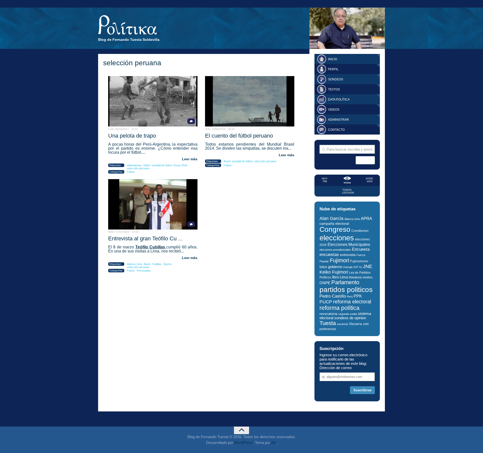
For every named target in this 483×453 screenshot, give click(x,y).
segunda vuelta (347, 313)
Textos (334, 89)
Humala (347, 267)
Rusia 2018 (180, 165)
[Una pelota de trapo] (152, 101)
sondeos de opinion (350, 318)
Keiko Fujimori (333, 272)
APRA (366, 218)
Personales (144, 270)
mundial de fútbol (161, 165)
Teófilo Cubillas (151, 247)
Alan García (331, 218)
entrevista (347, 255)
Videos (333, 109)
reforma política (339, 308)
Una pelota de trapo (132, 136)
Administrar (338, 119)
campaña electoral (334, 223)
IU (360, 267)
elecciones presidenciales (335, 249)
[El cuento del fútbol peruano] (249, 101)
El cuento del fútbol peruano (239, 136)
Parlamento (345, 282)
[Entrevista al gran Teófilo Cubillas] (152, 204)
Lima (344, 277)
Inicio (332, 59)
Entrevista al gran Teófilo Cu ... (145, 238)
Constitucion (360, 230)
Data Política (339, 99)
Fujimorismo (359, 261)
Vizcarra (355, 324)
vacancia (342, 324)
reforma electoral (352, 301)
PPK (358, 296)
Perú (350, 296)
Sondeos (335, 79)
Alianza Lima (352, 218)
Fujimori (339, 260)
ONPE (324, 283)
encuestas (329, 254)
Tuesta (327, 323)
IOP (355, 267)
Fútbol (227, 165)
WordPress (243, 442)
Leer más (189, 159)
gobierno (335, 267)
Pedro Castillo (332, 296)
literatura (355, 277)
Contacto (336, 130)
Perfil (333, 69)
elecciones (336, 238)
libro (335, 277)
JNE (367, 266)
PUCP (325, 301)
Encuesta (361, 249)
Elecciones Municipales (349, 244)
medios (368, 277)
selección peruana (138, 168)
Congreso (334, 229)
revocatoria (328, 314)
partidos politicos (346, 290)
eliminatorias (134, 165)
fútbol (146, 165)
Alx (273, 442)
